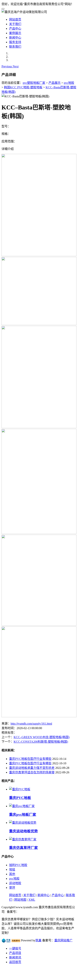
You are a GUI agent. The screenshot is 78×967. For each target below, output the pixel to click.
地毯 (12, 869)
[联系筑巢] (6, 940)
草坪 (12, 887)
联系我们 (15, 46)
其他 (12, 874)
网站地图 (20, 899)
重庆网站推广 (63, 940)
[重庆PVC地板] (19, 789)
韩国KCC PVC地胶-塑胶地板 (23, 87)
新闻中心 (15, 37)
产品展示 (54, 82)
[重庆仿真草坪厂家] (22, 839)
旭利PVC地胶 (18, 865)
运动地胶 (15, 883)
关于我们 (15, 24)
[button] (7, 66)
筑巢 (38, 940)
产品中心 (15, 28)
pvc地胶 (69, 82)
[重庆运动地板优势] (22, 822)
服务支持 (15, 42)
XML (31, 899)
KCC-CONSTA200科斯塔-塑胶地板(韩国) (41, 741)
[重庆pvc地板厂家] (22, 806)
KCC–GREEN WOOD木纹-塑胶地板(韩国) (41, 737)
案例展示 (15, 33)
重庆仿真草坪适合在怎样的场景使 (32, 772)
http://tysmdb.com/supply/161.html (31, 723)
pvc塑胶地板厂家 (34, 82)
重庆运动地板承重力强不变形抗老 (32, 767)
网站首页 (15, 19)
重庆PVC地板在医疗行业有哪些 (30, 758)
